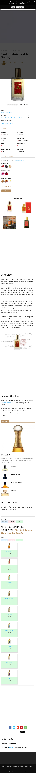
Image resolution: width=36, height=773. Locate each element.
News (3, 766)
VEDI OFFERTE (6, 191)
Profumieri (20, 766)
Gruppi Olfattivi (28, 766)
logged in (12, 747)
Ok (13, 7)
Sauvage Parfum (15, 474)
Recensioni (9, 766)
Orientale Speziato (19, 160)
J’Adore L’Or (5, 455)
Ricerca (22, 768)
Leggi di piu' (20, 7)
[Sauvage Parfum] (5, 476)
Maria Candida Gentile (7, 112)
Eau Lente (13, 466)
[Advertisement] (18, 252)
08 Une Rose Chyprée (16, 482)
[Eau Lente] (5, 468)
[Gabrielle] (5, 493)
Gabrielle (13, 490)
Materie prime (15, 768)
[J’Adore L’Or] (18, 438)
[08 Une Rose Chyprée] (5, 485)
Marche (15, 766)
